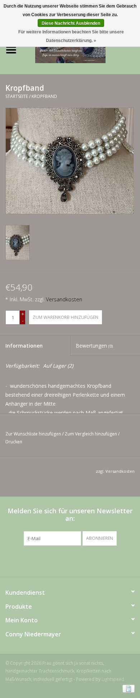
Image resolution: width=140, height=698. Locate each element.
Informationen (24, 345)
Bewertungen (94, 345)
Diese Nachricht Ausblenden (71, 23)
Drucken (13, 442)
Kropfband (44, 96)
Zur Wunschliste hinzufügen (33, 434)
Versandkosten (64, 299)
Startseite (16, 96)
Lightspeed (113, 679)
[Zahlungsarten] (127, 688)
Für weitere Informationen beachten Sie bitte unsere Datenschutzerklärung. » (71, 36)
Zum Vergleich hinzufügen (91, 434)
